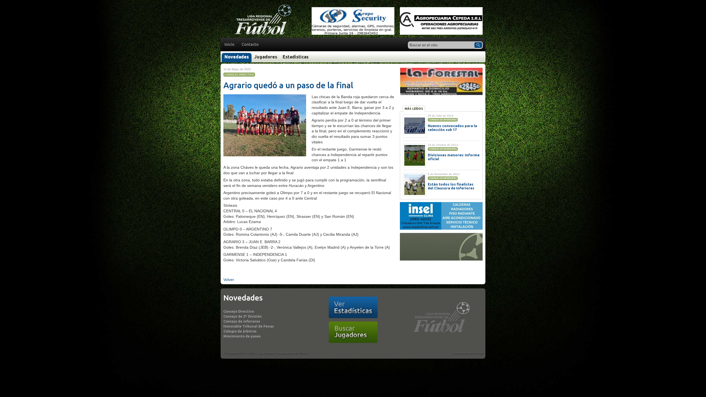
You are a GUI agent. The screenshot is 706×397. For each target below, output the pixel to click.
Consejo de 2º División (242, 316)
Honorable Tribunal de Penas (248, 326)
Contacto (250, 44)
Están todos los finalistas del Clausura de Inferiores (451, 186)
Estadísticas (296, 56)
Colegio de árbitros (239, 331)
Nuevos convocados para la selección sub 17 (452, 128)
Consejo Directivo (238, 311)
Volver (228, 279)
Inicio (229, 44)
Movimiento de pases (242, 336)
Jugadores (265, 56)
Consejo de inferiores (241, 321)
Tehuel (478, 353)
